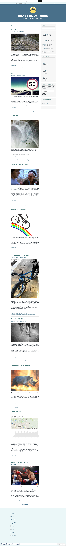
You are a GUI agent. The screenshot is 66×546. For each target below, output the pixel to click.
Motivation (16, 67)
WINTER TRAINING (46, 102)
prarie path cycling (22, 314)
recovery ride (24, 250)
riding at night (27, 314)
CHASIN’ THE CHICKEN (19, 165)
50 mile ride (29, 111)
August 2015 (13, 526)
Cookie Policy (19, 544)
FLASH (44, 61)
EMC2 (44, 41)
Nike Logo (30, 160)
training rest (32, 250)
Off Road (19, 313)
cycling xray (21, 160)
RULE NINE (44, 58)
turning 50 (33, 111)
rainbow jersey (20, 250)
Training (24, 67)
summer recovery (28, 250)
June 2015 (12, 529)
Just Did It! (15, 116)
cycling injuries (17, 160)
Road (22, 67)
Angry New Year (45, 79)
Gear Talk (17, 313)
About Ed (20, 3)
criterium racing (13, 407)
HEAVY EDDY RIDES (33, 16)
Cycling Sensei (13, 249)
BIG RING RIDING (45, 34)
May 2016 (12, 516)
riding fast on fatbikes (32, 314)
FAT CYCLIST (45, 44)
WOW (44, 63)
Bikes (16, 3)
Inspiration (12, 67)
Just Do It (24, 160)
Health (16, 249)
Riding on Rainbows (18, 209)
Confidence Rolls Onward (20, 366)
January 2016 (13, 520)
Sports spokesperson (34, 160)
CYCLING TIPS (45, 40)
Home (12, 3)
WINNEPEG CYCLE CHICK (47, 51)
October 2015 (13, 523)
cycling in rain (13, 361)
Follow (44, 94)
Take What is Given (18, 319)
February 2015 (13, 535)
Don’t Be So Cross (45, 68)
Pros (18, 67)
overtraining (16, 250)
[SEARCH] (54, 3)
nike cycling (27, 160)
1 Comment (22, 31)
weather (31, 360)
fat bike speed (18, 314)
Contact (25, 3)
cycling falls (13, 160)
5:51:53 (13, 29)
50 (12, 73)
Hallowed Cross (45, 65)
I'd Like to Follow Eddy (47, 84)
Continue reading (14, 65)
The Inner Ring (45, 47)
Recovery (19, 111)
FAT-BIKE (44, 45)
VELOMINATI (45, 48)
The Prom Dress (45, 70)
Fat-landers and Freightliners (22, 255)
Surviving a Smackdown (20, 462)
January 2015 (13, 536)
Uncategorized (27, 67)
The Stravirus (16, 411)
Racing (20, 67)
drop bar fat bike (13, 314)
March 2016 (13, 519)
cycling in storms (18, 361)
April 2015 (12, 532)
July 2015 (12, 528)
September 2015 (13, 525)
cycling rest (13, 250)
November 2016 (13, 513)
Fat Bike (14, 313)
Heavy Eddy (18, 31)
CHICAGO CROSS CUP (46, 36)
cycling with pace (22, 361)
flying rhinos (17, 407)
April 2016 (12, 517)
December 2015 (13, 522)
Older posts (25, 504)
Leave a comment (23, 75)
